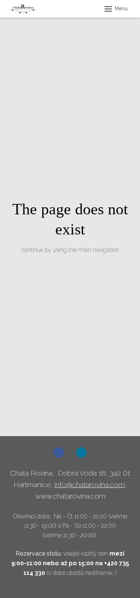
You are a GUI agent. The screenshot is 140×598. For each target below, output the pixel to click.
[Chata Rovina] (23, 8)
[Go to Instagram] (81, 452)
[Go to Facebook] (58, 452)
